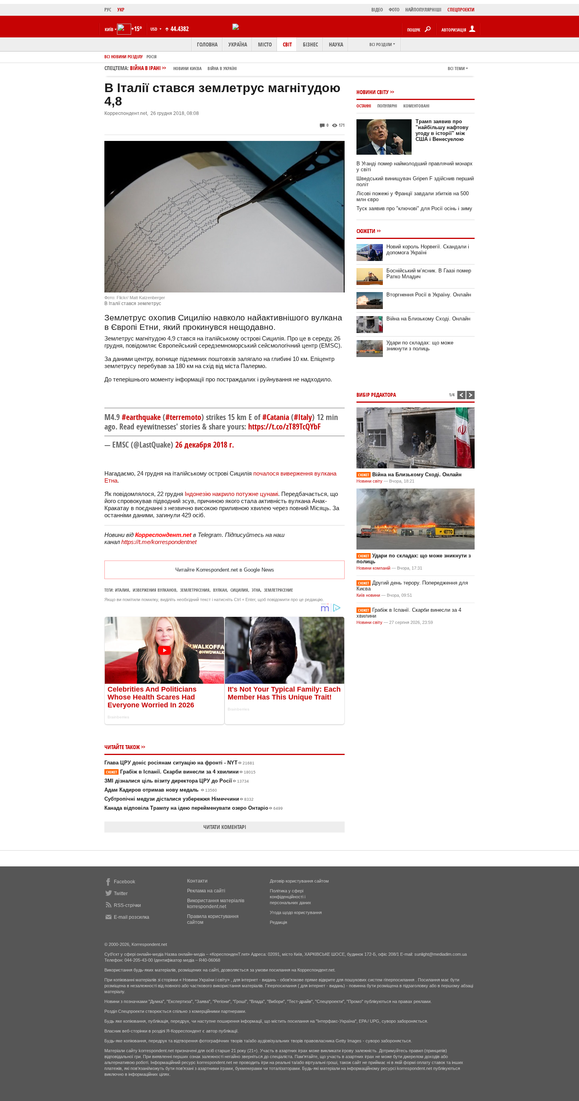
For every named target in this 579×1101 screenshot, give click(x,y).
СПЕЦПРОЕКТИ (461, 9)
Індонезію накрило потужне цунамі (231, 493)
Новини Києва (187, 68)
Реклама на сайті (206, 891)
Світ (287, 44)
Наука (336, 44)
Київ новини (368, 595)
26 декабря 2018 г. (204, 444)
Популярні (387, 106)
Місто (265, 44)
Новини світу (372, 92)
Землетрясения (195, 590)
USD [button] (154, 29)
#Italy (303, 417)
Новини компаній (373, 568)
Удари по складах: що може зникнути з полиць (419, 346)
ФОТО (394, 9)
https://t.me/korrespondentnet (159, 541)
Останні (363, 106)
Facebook (124, 882)
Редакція (278, 922)
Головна (207, 44)
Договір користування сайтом (299, 881)
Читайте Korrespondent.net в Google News (224, 570)
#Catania (275, 417)
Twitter (121, 893)
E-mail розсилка (131, 917)
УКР (120, 9)
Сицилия (239, 590)
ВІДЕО (377, 9)
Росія (152, 56)
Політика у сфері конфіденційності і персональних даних (290, 896)
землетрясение (278, 590)
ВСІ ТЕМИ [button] (456, 68)
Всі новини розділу (123, 56)
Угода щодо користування (296, 912)
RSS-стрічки (127, 905)
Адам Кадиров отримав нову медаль (160, 790)
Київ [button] (109, 29)
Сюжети (365, 231)
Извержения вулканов (154, 590)
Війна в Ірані (183, 68)
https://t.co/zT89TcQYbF (284, 426)
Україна (237, 44)
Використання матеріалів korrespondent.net (215, 903)
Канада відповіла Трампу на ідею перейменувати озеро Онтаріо (193, 808)
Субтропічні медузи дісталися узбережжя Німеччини (179, 799)
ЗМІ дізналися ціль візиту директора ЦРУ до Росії (176, 781)
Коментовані (416, 106)
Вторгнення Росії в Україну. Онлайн (428, 295)
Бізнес (310, 44)
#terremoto (183, 417)
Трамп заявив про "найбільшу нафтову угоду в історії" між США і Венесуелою (442, 130)
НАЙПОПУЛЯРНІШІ (423, 9)
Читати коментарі (224, 827)
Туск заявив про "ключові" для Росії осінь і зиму (414, 208)
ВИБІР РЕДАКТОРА (376, 394)
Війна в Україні (222, 68)
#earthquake (141, 417)
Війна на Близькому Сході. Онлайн (428, 319)
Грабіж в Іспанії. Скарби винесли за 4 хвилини (181, 772)
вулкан (220, 590)
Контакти (197, 881)
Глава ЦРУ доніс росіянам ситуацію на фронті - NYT (179, 763)
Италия (122, 590)
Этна (256, 590)
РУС (107, 9)
